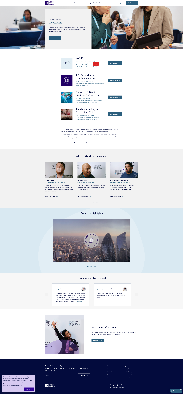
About (95, 3)
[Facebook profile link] (110, 385)
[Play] (59, 170)
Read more (79, 301)
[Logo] (50, 3)
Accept (28, 389)
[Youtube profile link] (117, 385)
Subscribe (83, 375)
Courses (76, 3)
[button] (82, 266)
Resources (102, 3)
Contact (110, 3)
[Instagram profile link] (121, 385)
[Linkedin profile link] (113, 385)
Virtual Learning (86, 3)
